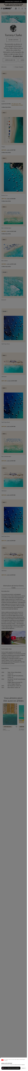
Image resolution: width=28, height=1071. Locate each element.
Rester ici (23, 1068)
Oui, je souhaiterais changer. (12, 1068)
